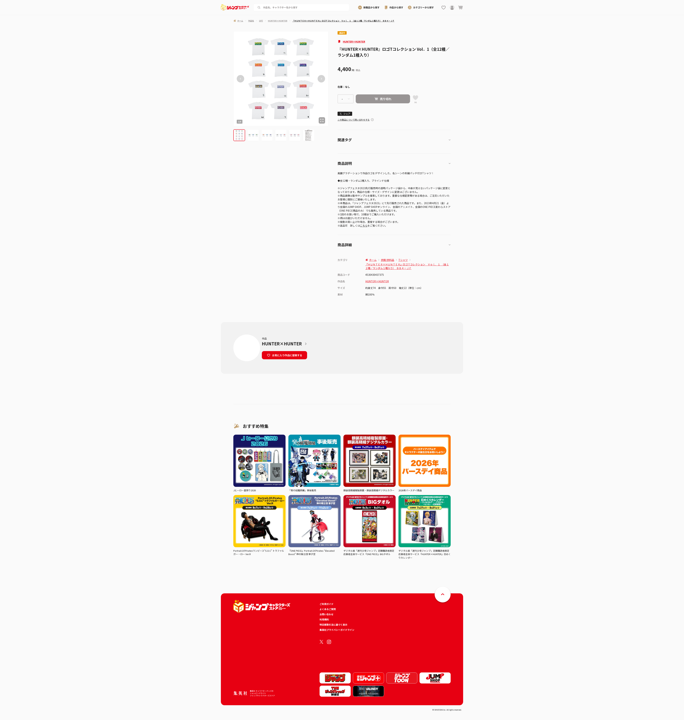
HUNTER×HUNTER (354, 41)
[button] (239, 135)
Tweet (345, 113)
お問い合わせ (326, 614)
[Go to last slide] (240, 78)
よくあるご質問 (328, 609)
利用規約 (324, 619)
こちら (363, 225)
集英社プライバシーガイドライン (337, 629)
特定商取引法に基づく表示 (333, 624)
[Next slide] (321, 78)
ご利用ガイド (326, 604)
